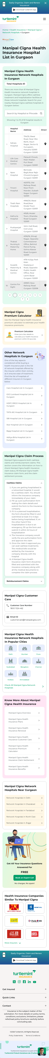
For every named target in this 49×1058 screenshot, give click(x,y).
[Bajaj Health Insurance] (35, 908)
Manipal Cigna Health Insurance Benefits (18, 767)
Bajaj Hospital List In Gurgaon (20, 431)
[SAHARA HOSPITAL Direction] (45, 145)
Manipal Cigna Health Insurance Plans (18, 720)
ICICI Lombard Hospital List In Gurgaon (20, 395)
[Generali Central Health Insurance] (14, 934)
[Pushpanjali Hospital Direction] (45, 229)
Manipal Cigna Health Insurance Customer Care (20, 738)
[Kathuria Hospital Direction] (45, 218)
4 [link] (30, 295)
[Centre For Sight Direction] (45, 286)
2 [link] (19, 295)
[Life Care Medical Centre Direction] (45, 161)
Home (5, 30)
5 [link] (35, 295)
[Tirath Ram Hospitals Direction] (45, 205)
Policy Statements (16, 1035)
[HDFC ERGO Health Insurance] (35, 934)
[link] (10, 295)
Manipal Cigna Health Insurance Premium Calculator (18, 748)
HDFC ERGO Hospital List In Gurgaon (19, 404)
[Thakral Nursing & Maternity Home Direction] (45, 246)
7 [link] (22, 299)
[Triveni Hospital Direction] (45, 190)
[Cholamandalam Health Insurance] (35, 921)
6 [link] (40, 295)
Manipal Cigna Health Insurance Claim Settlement (21, 758)
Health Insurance (18, 30)
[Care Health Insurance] (14, 921)
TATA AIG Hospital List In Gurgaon (22, 412)
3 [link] (25, 295)
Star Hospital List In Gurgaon (20, 425)
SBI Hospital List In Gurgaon (19, 418)
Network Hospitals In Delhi (18, 798)
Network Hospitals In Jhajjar (18, 823)
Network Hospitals (11, 32)
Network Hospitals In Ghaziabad (20, 804)
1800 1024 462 (16, 608)
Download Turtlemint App (26, 10)
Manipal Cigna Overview (20, 713)
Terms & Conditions (33, 1035)
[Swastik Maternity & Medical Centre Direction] (45, 269)
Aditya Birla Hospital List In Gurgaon (19, 438)
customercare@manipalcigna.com (25, 620)
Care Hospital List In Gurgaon (20, 388)
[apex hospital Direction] (45, 174)
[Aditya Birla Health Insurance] (14, 908)
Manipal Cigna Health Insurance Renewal (18, 729)
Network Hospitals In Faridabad (20, 810)
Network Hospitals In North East (20, 817)
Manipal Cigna (34, 30)
